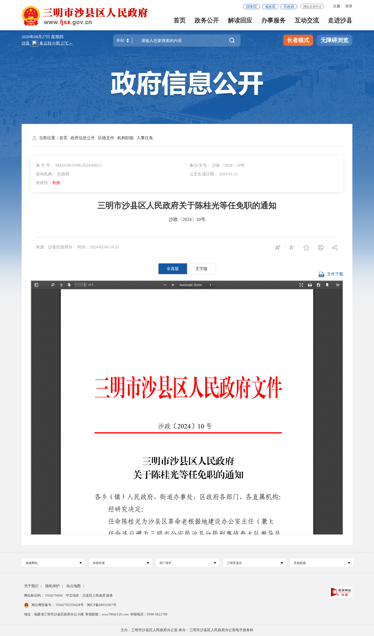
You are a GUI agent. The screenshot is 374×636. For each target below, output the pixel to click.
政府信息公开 (82, 138)
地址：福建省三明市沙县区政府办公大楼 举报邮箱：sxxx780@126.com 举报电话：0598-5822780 (95, 614)
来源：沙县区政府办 (54, 247)
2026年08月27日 (36, 37)
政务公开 (207, 21)
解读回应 (240, 21)
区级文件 (106, 138)
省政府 (270, 7)
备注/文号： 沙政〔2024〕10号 (217, 165)
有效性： (48, 182)
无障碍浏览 (335, 40)
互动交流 (307, 21)
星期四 (57, 37)
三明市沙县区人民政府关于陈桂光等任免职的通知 (187, 205)
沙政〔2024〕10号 (187, 219)
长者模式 (298, 40)
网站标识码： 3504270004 (43, 595)
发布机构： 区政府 (52, 174)
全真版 (173, 268)
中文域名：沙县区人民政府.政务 (89, 595)
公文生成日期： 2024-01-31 (214, 174)
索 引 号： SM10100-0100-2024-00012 (69, 165)
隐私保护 (52, 586)
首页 (180, 21)
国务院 (251, 7)
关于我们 (31, 586)
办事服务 (273, 21)
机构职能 (125, 138)
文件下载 (335, 274)
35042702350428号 (69, 605)
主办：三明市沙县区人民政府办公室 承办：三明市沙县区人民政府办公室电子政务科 (187, 630)
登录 (348, 6)
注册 (336, 6)
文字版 (201, 268)
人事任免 (145, 138)
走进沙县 (340, 21)
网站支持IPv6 (312, 6)
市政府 (288, 7)
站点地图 (73, 586)
